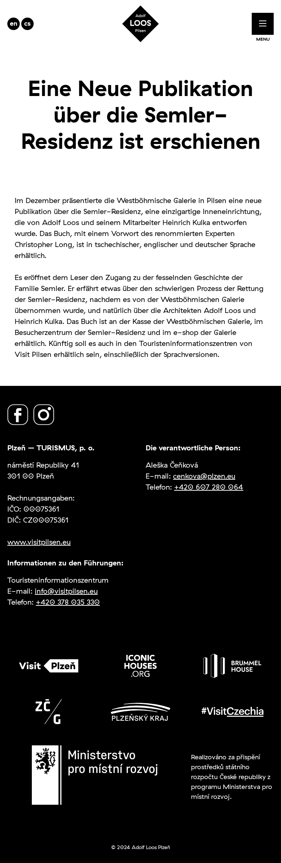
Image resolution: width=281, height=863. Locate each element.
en (14, 23)
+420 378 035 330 (68, 601)
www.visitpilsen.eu (39, 541)
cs (27, 23)
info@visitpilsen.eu (66, 590)
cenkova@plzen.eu (204, 475)
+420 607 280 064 (208, 486)
